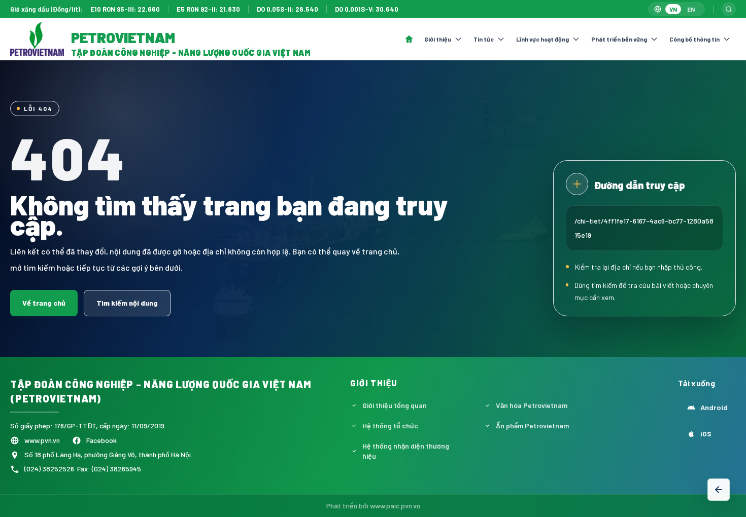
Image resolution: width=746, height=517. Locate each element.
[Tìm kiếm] (729, 9)
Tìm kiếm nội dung (127, 303)
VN (673, 9)
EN (691, 9)
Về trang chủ (43, 303)
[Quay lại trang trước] (718, 489)
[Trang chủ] (409, 39)
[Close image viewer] (702, 38)
